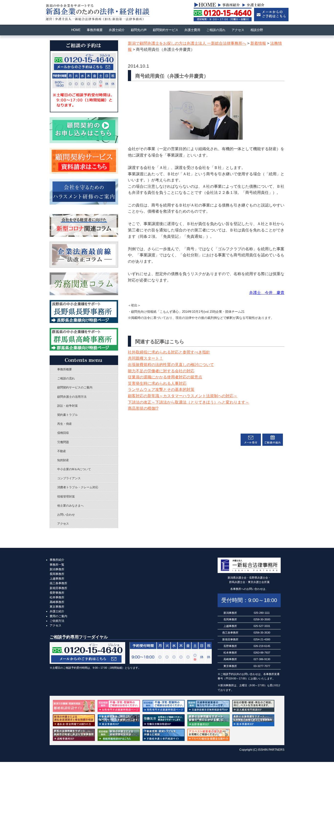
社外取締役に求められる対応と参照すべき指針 (169, 352)
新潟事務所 (57, 569)
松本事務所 (57, 597)
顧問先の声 (139, 30)
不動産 (61, 451)
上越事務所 (57, 578)
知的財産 (63, 460)
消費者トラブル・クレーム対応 (77, 487)
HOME (76, 30)
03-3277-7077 (262, 666)
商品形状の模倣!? (143, 408)
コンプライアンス (69, 478)
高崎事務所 (57, 602)
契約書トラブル (67, 414)
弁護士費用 (192, 30)
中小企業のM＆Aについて (74, 469)
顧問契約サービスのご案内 (74, 387)
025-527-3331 (262, 625)
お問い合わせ (66, 514)
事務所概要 (95, 30)
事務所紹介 (57, 560)
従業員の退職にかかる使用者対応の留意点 (165, 377)
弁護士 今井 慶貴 (266, 293)
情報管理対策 (66, 496)
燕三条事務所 (58, 583)
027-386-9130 (262, 659)
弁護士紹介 (117, 30)
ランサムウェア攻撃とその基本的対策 (161, 389)
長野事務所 (57, 592)
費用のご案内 (58, 616)
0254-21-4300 (262, 639)
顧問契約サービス (165, 30)
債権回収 (63, 433)
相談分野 (256, 30)
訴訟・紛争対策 (67, 405)
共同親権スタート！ (145, 358)
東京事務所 (57, 606)
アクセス (238, 30)
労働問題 (63, 442)
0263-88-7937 (262, 652)
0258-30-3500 (262, 619)
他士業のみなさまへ (70, 505)
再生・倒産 (64, 424)
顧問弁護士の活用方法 (72, 396)
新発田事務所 (58, 588)
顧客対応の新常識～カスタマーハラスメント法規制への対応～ (182, 396)
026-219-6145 (262, 646)
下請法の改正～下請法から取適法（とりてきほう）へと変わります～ (188, 402)
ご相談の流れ (215, 30)
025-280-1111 (262, 612)
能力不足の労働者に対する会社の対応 (161, 371)
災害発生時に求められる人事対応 (157, 383)
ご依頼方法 (57, 621)
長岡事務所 (57, 574)
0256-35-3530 (262, 632)
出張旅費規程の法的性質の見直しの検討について (171, 365)
